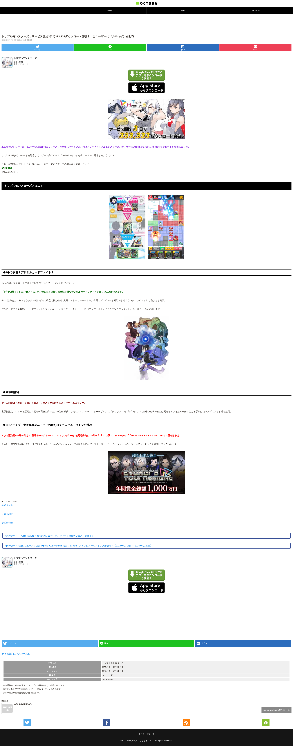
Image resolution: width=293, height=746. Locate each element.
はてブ (183, 50)
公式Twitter (7, 514)
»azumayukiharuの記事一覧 (276, 710)
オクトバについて (146, 734)
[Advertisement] (146, 24)
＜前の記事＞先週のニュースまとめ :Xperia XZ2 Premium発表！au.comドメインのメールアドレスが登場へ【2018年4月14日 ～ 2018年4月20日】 (78, 545)
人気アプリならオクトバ (142, 740)
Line (110, 50)
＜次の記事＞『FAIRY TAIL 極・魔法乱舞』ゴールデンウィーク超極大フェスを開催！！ (49, 536)
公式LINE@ (7, 522)
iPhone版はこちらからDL (16, 653)
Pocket (255, 50)
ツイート (37, 50)
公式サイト (7, 505)
